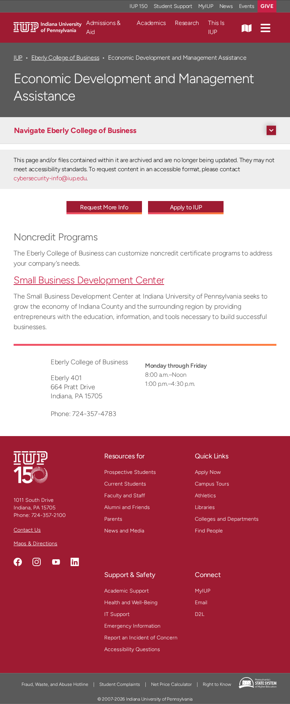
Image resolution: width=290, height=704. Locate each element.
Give (267, 6)
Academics (151, 22)
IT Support (117, 614)
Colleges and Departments (227, 519)
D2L (199, 614)
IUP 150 (138, 6)
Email (201, 602)
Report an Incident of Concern (140, 637)
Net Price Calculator (171, 684)
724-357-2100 (48, 515)
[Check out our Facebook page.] (18, 562)
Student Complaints (119, 684)
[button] (265, 27)
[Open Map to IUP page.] (246, 27)
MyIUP (205, 6)
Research (187, 22)
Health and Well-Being (130, 602)
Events (247, 6)
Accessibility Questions (132, 649)
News (226, 6)
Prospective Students (130, 472)
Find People (209, 531)
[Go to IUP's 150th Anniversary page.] (31, 467)
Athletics (205, 495)
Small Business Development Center (89, 280)
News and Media (124, 531)
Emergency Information (132, 626)
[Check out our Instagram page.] (36, 562)
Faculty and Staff (124, 495)
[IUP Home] (48, 27)
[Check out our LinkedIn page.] (75, 562)
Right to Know (217, 684)
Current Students (125, 484)
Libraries (205, 507)
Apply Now (208, 472)
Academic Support (126, 591)
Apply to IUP (186, 207)
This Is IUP (216, 27)
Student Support (173, 6)
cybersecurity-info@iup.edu (50, 178)
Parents (113, 519)
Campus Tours (212, 484)
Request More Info (104, 207)
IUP (18, 57)
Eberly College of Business (65, 57)
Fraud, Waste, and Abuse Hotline (55, 684)
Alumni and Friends (127, 507)
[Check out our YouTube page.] (56, 562)
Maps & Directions (35, 543)
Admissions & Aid (103, 27)
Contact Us (27, 530)
